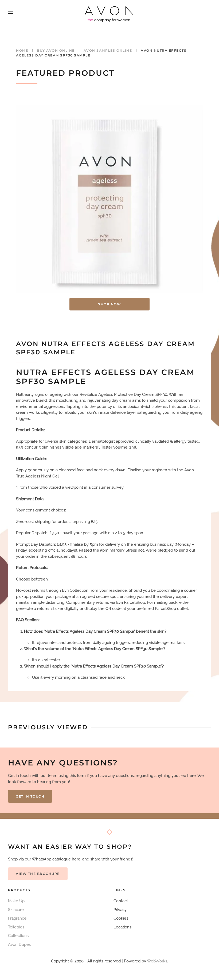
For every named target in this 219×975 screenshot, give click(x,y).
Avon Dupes (19, 944)
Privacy (120, 909)
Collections (18, 935)
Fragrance (17, 918)
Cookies (121, 918)
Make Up (16, 900)
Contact (121, 900)
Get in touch (30, 796)
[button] (10, 13)
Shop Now (109, 304)
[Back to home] (109, 13)
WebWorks (157, 961)
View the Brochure (38, 874)
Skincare (16, 909)
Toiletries (16, 927)
